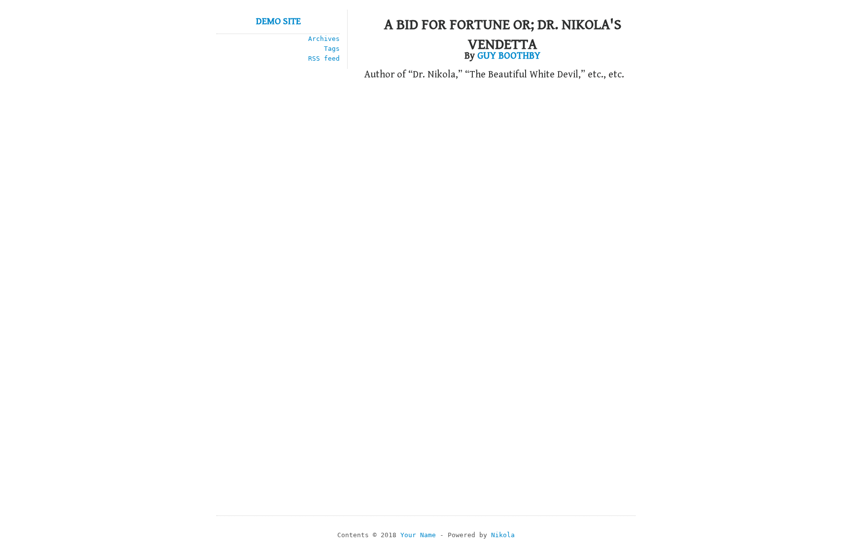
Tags (332, 48)
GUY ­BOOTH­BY (508, 56)
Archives (324, 38)
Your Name (418, 535)
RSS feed (324, 58)
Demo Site (278, 21)
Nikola (503, 535)
